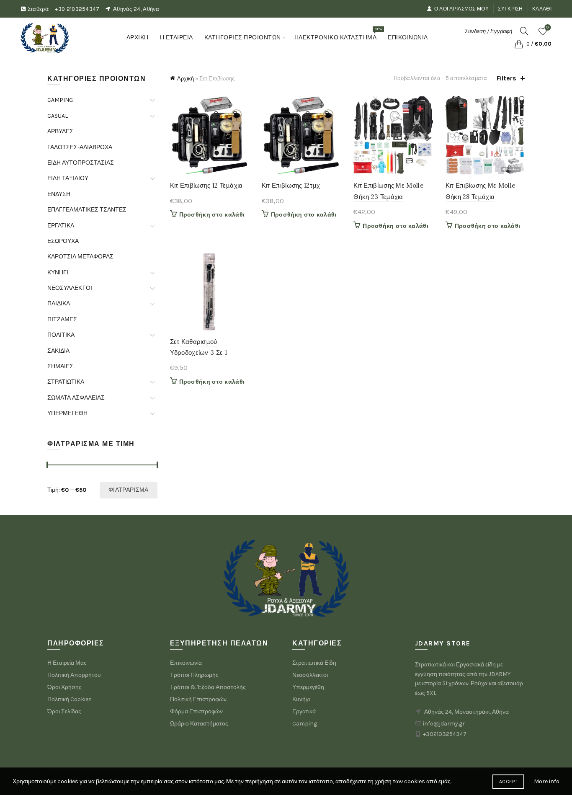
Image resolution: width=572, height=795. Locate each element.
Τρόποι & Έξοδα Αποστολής (208, 687)
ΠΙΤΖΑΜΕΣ (62, 319)
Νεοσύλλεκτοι (310, 675)
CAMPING (60, 99)
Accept (508, 782)
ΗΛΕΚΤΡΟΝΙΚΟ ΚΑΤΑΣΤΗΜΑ (338, 34)
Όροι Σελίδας (64, 711)
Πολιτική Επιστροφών (198, 699)
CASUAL (57, 115)
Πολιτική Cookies (69, 699)
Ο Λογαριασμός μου (461, 9)
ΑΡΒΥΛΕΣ (60, 131)
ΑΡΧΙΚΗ (137, 37)
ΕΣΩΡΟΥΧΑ (63, 241)
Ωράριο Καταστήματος (199, 723)
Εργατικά (304, 711)
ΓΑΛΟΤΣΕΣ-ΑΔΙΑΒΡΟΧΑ (79, 147)
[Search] (524, 31)
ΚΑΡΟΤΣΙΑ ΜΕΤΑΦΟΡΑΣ (80, 256)
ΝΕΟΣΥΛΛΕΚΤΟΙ (69, 288)
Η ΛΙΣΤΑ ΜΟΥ (547, 27)
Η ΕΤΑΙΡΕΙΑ (176, 37)
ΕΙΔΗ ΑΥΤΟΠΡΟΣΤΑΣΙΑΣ (80, 162)
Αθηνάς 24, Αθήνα (136, 9)
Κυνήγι (301, 699)
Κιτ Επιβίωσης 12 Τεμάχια (206, 185)
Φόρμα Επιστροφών (196, 711)
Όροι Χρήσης (64, 687)
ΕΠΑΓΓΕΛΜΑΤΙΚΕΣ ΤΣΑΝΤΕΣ (86, 209)
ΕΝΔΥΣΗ (58, 194)
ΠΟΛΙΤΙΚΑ (61, 334)
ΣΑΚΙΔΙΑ (58, 350)
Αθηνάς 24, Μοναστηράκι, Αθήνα (466, 711)
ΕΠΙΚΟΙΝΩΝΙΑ (408, 37)
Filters (506, 78)
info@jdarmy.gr (444, 723)
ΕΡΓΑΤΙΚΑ (60, 225)
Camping (304, 723)
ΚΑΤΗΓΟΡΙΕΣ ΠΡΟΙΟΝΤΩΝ (242, 37)
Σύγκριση (510, 9)
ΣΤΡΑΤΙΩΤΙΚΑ (65, 381)
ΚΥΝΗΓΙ (57, 272)
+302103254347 (444, 734)
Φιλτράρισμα (128, 489)
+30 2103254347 (77, 9)
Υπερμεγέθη (308, 687)
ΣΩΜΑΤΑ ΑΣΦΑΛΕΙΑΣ (76, 397)
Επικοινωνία (186, 662)
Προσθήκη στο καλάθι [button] (212, 214)
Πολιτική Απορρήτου (74, 675)
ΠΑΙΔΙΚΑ (58, 303)
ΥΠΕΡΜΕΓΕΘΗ (67, 413)
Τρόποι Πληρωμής (194, 675)
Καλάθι (541, 9)
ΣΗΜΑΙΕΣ (60, 366)
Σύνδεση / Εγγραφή (488, 31)
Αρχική (185, 78)
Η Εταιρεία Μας (67, 662)
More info (546, 781)
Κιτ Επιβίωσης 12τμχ (291, 185)
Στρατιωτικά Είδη (314, 662)
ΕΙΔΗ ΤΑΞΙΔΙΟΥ (67, 178)
